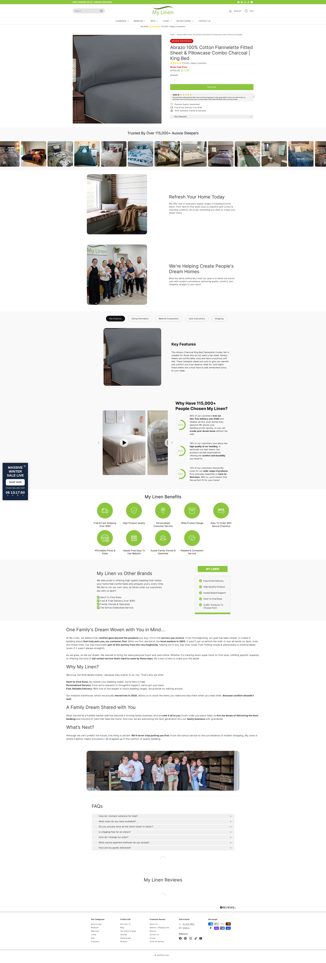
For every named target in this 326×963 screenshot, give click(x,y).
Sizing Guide (125, 938)
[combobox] (89, 10)
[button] (170, 96)
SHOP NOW (15, 482)
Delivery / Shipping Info (159, 927)
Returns (153, 931)
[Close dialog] (25, 466)
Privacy (152, 938)
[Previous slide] (99, 443)
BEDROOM (139, 21)
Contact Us (154, 934)
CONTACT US (205, 21)
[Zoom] (117, 79)
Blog (122, 927)
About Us (154, 924)
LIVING (166, 21)
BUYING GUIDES (184, 21)
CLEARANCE (121, 21)
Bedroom (94, 927)
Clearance (95, 941)
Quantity (174, 75)
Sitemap (123, 934)
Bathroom (95, 931)
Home (172, 34)
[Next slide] (172, 443)
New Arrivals (96, 924)
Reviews (123, 941)
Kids (92, 938)
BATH (153, 21)
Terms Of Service (157, 941)
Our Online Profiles (128, 931)
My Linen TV (125, 924)
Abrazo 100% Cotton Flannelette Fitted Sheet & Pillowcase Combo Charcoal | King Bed (209, 34)
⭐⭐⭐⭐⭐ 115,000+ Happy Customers (188, 63)
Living (93, 934)
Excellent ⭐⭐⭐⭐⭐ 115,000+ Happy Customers (163, 26)
